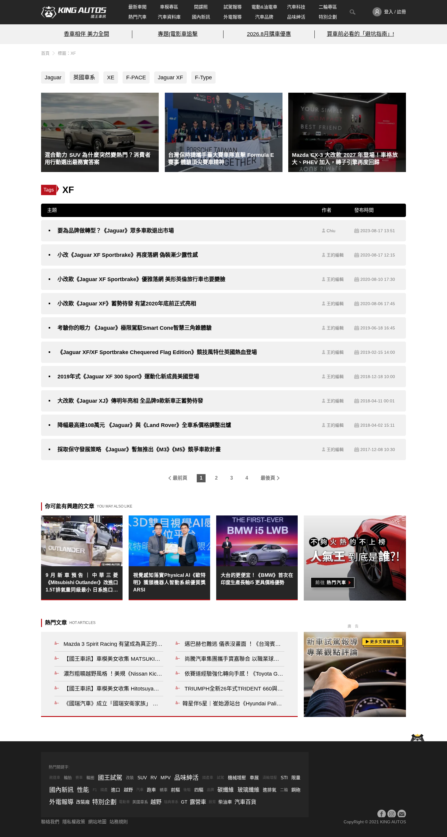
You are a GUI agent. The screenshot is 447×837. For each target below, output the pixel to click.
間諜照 (201, 6)
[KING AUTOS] (73, 12)
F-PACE (136, 77)
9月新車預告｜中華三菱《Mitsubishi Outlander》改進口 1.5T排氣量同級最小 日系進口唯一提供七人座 (82, 583)
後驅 (187, 790)
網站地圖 (97, 821)
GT (184, 801)
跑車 (151, 789)
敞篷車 (54, 778)
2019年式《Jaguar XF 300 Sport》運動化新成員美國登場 (128, 377)
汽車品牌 (264, 16)
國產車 (207, 778)
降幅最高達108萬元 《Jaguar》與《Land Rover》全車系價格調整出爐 (144, 425)
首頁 (45, 53)
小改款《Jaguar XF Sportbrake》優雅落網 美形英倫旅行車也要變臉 (141, 279)
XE (110, 77)
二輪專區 (328, 6)
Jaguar (53, 77)
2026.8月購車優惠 (269, 34)
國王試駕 (110, 777)
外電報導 (233, 16)
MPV (166, 777)
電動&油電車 (264, 6)
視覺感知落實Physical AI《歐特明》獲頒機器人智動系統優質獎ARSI (169, 582)
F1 (95, 790)
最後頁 (268, 477)
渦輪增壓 (269, 778)
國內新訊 (201, 16)
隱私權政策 (73, 821)
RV (154, 777)
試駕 (220, 778)
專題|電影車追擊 (178, 34)
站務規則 (118, 821)
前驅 (175, 789)
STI (284, 777)
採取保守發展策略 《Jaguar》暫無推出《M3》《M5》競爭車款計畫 (139, 449)
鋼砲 (295, 789)
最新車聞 (137, 6)
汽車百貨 (245, 802)
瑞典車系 (171, 802)
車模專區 (169, 6)
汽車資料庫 (169, 16)
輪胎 (68, 777)
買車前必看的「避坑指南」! (360, 34)
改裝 (130, 777)
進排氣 (269, 789)
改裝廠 (83, 801)
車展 (254, 777)
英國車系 (84, 77)
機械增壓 (237, 777)
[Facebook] (381, 814)
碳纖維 (225, 790)
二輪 (284, 789)
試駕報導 (233, 6)
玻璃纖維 (248, 790)
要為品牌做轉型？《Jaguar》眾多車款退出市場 (115, 231)
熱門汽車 (137, 16)
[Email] (401, 814)
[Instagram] (391, 814)
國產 (104, 790)
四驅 (198, 789)
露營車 (198, 802)
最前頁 (180, 477)
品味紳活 (296, 16)
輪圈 (90, 777)
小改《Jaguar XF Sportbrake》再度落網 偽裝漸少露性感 (127, 255)
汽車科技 (296, 6)
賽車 (79, 778)
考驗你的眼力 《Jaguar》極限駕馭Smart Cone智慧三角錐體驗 (134, 328)
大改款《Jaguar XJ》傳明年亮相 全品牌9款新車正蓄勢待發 (130, 401)
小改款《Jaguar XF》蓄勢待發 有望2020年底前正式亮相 (126, 304)
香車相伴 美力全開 (86, 34)
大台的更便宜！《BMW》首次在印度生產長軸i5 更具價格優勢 (257, 579)
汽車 (140, 790)
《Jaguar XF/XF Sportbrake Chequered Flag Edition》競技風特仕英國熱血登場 (157, 352)
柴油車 (225, 801)
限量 (295, 777)
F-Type (203, 77)
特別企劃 (328, 16)
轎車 (164, 789)
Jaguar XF (170, 77)
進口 (115, 789)
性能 (83, 790)
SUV (142, 777)
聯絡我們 (50, 821)
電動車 (124, 802)
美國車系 (140, 802)
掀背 (212, 802)
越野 (128, 789)
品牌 (210, 790)
